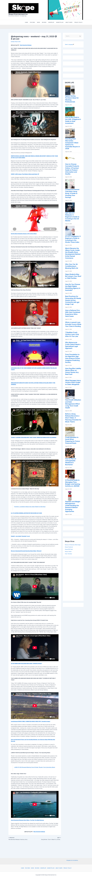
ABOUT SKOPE (59, 868)
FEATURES (27, 868)
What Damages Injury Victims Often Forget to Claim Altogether (73, 383)
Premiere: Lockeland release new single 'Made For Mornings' (30, 507)
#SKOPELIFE (43, 868)
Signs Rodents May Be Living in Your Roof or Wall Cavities (73, 276)
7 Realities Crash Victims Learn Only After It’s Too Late (72, 335)
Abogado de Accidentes (72, 860)
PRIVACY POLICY (67, 868)
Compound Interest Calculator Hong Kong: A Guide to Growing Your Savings (72, 194)
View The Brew (68, 554)
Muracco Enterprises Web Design (73, 545)
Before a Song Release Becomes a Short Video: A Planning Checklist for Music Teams (73, 418)
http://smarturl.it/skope (25, 45)
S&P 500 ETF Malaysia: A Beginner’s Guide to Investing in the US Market (72, 217)
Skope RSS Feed (69, 549)
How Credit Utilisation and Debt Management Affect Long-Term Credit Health (73, 404)
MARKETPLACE (51, 868)
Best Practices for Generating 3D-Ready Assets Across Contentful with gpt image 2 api (73, 300)
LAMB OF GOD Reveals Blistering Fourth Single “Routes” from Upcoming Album (34, 767)
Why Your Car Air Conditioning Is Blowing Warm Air (71, 266)
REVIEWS (37, 868)
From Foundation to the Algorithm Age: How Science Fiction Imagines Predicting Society (72, 359)
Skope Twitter (68, 551)
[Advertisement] (74, 580)
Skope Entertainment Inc (18, 14)
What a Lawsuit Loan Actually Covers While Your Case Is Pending (73, 324)
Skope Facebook (69, 547)
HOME (22, 868)
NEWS (32, 868)
